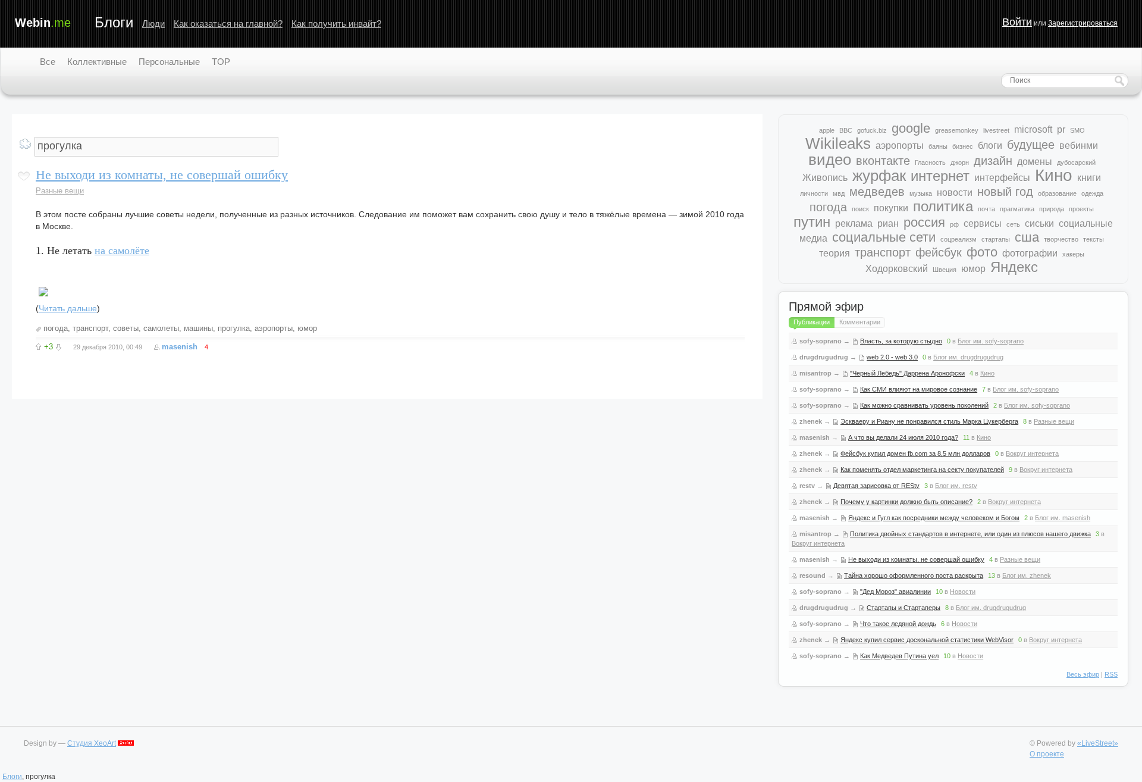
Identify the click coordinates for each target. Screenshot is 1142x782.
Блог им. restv (956, 485)
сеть (1013, 224)
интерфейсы (1002, 178)
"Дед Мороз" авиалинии (895, 591)
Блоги (114, 22)
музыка (920, 193)
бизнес (962, 146)
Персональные (169, 62)
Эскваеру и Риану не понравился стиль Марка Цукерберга (929, 421)
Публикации (811, 322)
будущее (1031, 144)
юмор (307, 328)
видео (829, 159)
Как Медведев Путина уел (899, 655)
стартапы (995, 239)
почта (986, 208)
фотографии (1030, 253)
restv (807, 485)
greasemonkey (956, 130)
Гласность (930, 162)
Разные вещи (60, 190)
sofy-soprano (820, 341)
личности (814, 193)
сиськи (1039, 223)
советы (126, 328)
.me (43, 22)
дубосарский (1076, 162)
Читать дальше (68, 308)
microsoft (1033, 129)
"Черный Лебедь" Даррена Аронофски (907, 373)
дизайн (993, 160)
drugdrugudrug (823, 357)
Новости (962, 591)
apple (826, 130)
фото (982, 252)
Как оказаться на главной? (228, 23)
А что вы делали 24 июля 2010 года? (903, 437)
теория (834, 253)
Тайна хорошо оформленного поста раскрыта (913, 575)
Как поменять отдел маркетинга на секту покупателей (922, 469)
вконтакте (883, 160)
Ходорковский (896, 269)
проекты (1081, 208)
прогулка (234, 328)
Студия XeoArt (91, 743)
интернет (940, 176)
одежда (1092, 193)
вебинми (1078, 145)
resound (812, 575)
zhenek (810, 421)
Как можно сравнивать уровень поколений (924, 405)
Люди (153, 23)
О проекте (1047, 754)
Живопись (825, 178)
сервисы (983, 223)
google (911, 128)
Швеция (944, 269)
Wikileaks (838, 143)
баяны (938, 146)
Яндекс (1014, 267)
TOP (221, 62)
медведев (877, 191)
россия (924, 222)
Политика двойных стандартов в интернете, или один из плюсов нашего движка (970, 533)
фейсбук (938, 252)
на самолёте (122, 251)
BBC (845, 130)
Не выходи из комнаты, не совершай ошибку (162, 174)
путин (811, 222)
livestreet (996, 130)
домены (1034, 162)
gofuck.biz (872, 130)
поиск (860, 208)
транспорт (90, 328)
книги (1089, 178)
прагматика (1017, 208)
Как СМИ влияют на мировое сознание (918, 389)
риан (888, 223)
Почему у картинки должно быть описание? (906, 501)
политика (943, 206)
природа (1051, 208)
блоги (990, 145)
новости (954, 192)
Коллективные (97, 62)
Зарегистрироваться (1083, 23)
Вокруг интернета (1032, 453)
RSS (1111, 674)
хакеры (1073, 254)
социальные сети (884, 237)
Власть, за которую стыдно (901, 341)
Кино (1053, 175)
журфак (879, 175)
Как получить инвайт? (336, 23)
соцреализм (958, 239)
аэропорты (274, 328)
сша (1027, 237)
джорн (959, 162)
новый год (1005, 191)
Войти (1017, 22)
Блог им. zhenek (1026, 575)
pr (1061, 129)
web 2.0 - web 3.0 (892, 357)
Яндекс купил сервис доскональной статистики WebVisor (927, 639)
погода (55, 328)
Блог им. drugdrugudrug (968, 357)
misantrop (815, 373)
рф (954, 224)
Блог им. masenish (1062, 517)
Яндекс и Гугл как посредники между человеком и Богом (933, 517)
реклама (854, 223)
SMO (1077, 130)
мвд (839, 193)
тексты (1093, 239)
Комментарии (859, 322)
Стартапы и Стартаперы (903, 607)
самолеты (161, 328)
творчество (1061, 239)
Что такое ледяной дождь (898, 623)
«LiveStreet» (1097, 743)
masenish (179, 346)
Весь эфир (1082, 674)
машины (198, 328)
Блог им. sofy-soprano (991, 341)
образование (1057, 193)
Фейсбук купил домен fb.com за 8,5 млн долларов (915, 453)
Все (47, 62)
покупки (891, 208)
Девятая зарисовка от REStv (876, 485)
